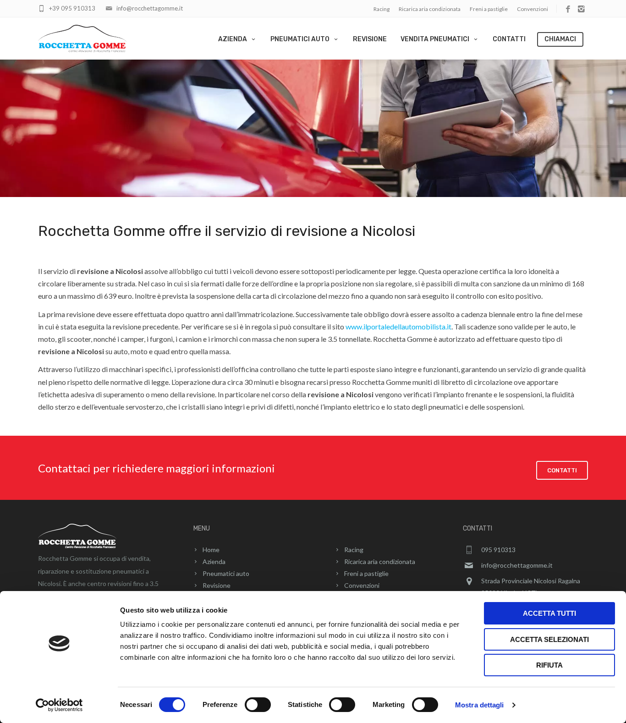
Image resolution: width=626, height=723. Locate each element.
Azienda (232, 39)
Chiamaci (560, 39)
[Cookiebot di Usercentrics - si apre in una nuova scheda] (59, 705)
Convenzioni (532, 8)
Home (211, 549)
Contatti (509, 39)
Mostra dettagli (479, 705)
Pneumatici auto (299, 39)
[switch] (258, 704)
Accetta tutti (549, 613)
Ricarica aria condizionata (430, 8)
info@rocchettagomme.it (149, 8)
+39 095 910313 (72, 8)
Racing (381, 8)
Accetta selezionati (549, 639)
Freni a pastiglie (489, 8)
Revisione (370, 39)
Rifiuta (549, 665)
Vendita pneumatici (435, 39)
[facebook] (568, 9)
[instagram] (581, 9)
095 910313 (498, 549)
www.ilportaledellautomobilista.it (398, 326)
